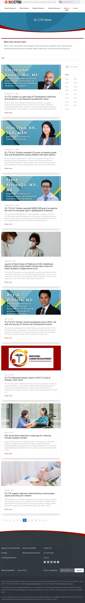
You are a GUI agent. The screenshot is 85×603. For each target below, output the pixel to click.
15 (25, 520)
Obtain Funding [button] (24, 8)
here (68, 49)
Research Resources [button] (10, 8)
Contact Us (48, 548)
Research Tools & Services (10, 548)
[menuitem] (12, 8)
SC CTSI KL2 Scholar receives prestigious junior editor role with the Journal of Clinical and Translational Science (30, 323)
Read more (8, 113)
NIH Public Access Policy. (65, 584)
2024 (66, 83)
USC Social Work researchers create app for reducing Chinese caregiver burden (28, 436)
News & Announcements (31, 553)
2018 (66, 94)
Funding (4, 553)
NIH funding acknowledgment (32, 584)
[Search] (67, 67)
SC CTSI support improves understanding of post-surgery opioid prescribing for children (30, 494)
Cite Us (46, 558)
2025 (75, 79)
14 (21, 520)
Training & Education (8, 558)
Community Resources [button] (54, 8)
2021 (75, 87)
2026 (66, 79)
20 (43, 520)
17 (32, 520)
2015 (75, 98)
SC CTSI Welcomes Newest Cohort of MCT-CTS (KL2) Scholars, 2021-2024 (27, 379)
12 (13, 520)
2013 (75, 102)
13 (17, 520)
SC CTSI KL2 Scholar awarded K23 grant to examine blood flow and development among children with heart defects (30, 153)
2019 (75, 90)
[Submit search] (60, 2)
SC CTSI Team (49, 553)
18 (36, 520)
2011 (75, 105)
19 (39, 520)
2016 (66, 98)
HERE (57, 597)
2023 (75, 83)
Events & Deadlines (29, 548)
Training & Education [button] (38, 8)
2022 (66, 87)
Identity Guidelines (8, 570)
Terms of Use (22, 570)
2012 (66, 105)
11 (10, 520)
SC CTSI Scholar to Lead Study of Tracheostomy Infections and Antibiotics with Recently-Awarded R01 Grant (30, 98)
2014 (66, 102)
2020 (66, 90)
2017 (75, 94)
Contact (75, 8)
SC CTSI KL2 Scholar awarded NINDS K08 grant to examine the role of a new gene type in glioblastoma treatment (31, 209)
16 (28, 520)
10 (6, 520)
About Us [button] (67, 8)
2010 (66, 109)
